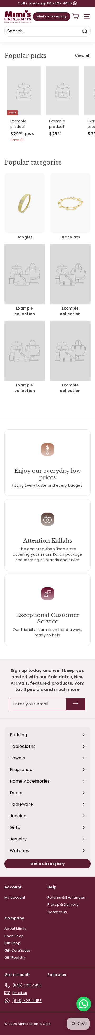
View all (83, 55)
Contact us (57, 911)
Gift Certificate (17, 950)
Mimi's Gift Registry (51, 16)
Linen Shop (14, 935)
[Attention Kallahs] (47, 519)
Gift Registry (15, 957)
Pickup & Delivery (63, 904)
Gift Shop (12, 943)
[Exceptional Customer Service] (47, 594)
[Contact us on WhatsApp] (83, 1004)
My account (14, 897)
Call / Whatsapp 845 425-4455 (45, 3)
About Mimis (15, 928)
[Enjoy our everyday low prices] (47, 449)
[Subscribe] (75, 704)
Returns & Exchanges (66, 897)
